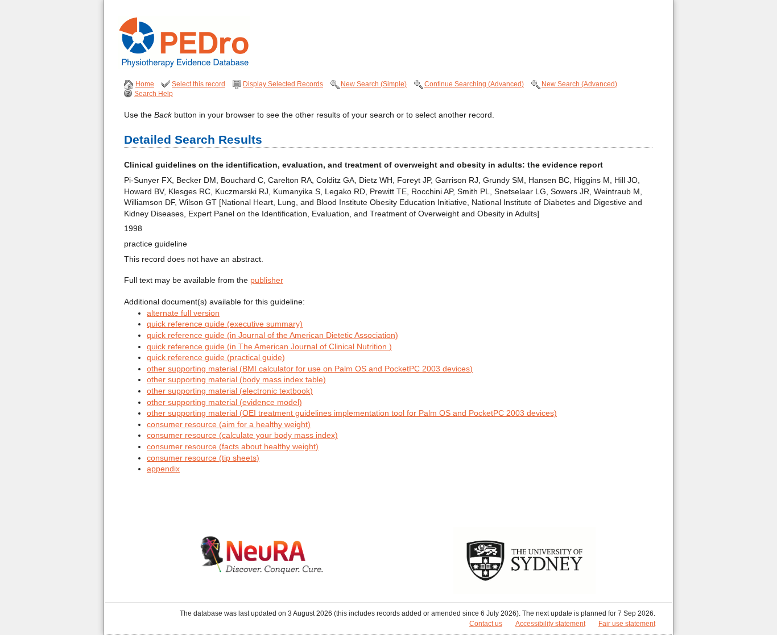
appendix (163, 468)
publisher (266, 280)
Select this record (198, 84)
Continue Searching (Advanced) (474, 84)
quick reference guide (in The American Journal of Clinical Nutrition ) (269, 346)
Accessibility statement (550, 624)
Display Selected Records (283, 84)
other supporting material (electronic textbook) (230, 390)
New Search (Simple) (374, 84)
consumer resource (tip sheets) (203, 457)
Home (144, 84)
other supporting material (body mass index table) (236, 379)
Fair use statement (626, 624)
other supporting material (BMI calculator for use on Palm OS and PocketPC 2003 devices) (310, 368)
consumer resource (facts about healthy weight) (233, 446)
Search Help (153, 94)
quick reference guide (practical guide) (216, 357)
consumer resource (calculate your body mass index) (242, 435)
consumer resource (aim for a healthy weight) (229, 424)
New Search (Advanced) (579, 84)
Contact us (485, 624)
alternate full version (183, 313)
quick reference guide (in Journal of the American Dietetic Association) (272, 335)
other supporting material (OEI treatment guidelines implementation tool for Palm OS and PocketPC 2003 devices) (352, 412)
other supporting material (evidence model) (224, 402)
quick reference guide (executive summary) (225, 323)
